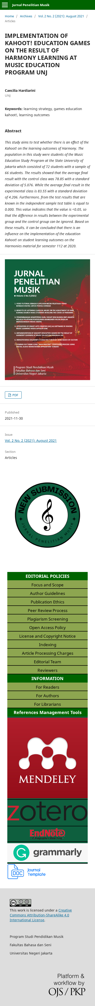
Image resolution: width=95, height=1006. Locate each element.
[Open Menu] (5, 5)
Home (9, 16)
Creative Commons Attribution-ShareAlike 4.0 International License (41, 915)
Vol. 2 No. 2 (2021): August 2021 (61, 16)
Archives (26, 16)
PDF (15, 395)
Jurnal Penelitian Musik (30, 5)
